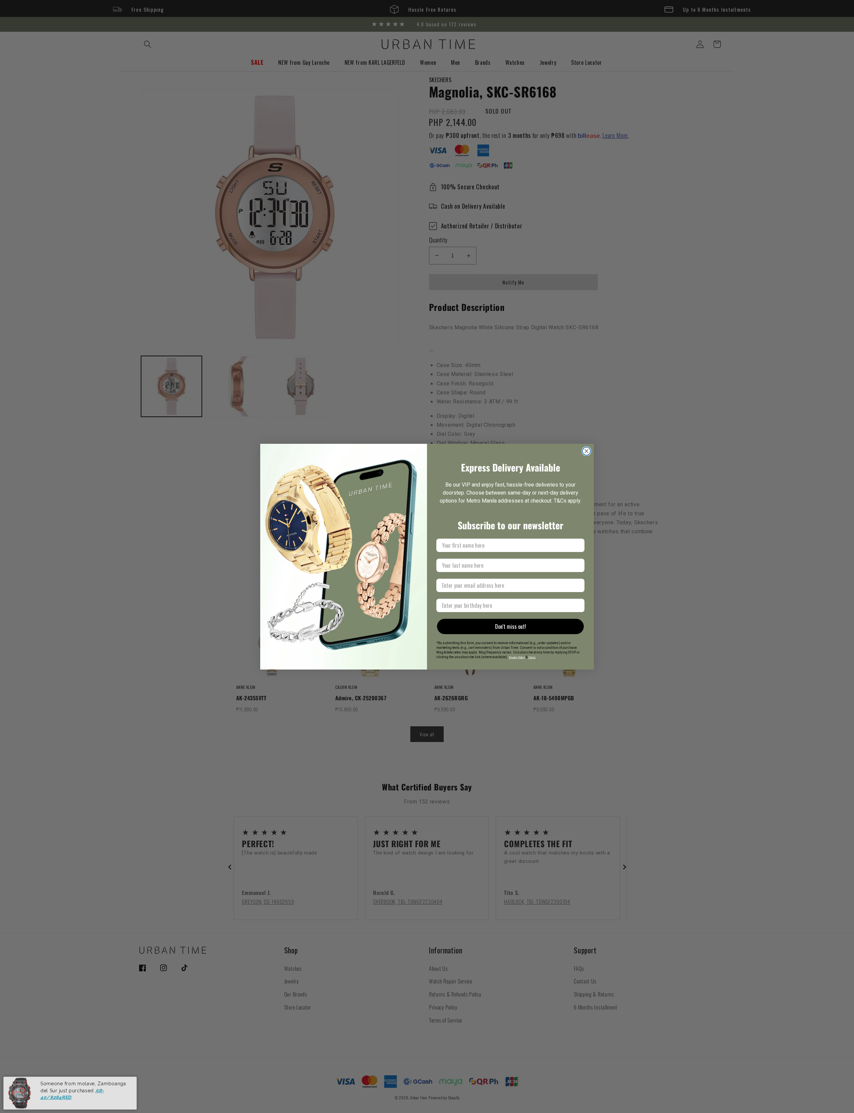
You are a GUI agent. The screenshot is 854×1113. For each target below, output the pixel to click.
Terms (532, 657)
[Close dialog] (586, 451)
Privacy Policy (517, 657)
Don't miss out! (510, 626)
